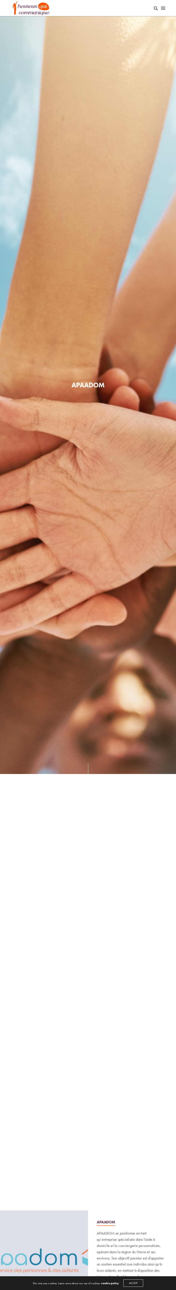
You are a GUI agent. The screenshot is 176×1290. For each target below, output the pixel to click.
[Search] (156, 8)
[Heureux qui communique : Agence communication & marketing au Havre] (31, 8)
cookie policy (110, 1283)
